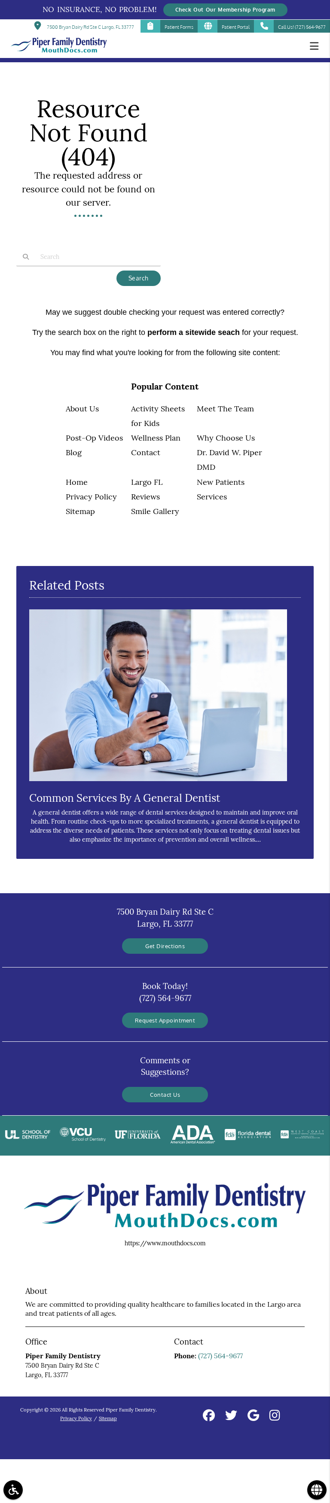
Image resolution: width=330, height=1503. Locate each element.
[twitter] (231, 1417)
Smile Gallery (155, 511)
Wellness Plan (155, 438)
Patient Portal (236, 27)
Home (77, 482)
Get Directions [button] (165, 945)
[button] (316, 46)
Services (212, 497)
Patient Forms (179, 27)
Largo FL (146, 482)
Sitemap (80, 511)
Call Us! (302, 27)
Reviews (145, 497)
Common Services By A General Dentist (124, 798)
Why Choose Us (226, 438)
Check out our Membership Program (225, 9)
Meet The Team (225, 409)
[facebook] (209, 1417)
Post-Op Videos (94, 438)
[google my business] (253, 1417)
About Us (82, 409)
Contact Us (165, 1094)
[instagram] (274, 1417)
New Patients (220, 482)
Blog (74, 452)
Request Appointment (165, 1020)
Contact (145, 452)
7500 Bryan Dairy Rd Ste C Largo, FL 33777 (89, 27)
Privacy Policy (91, 497)
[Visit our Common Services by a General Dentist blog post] (158, 783)
